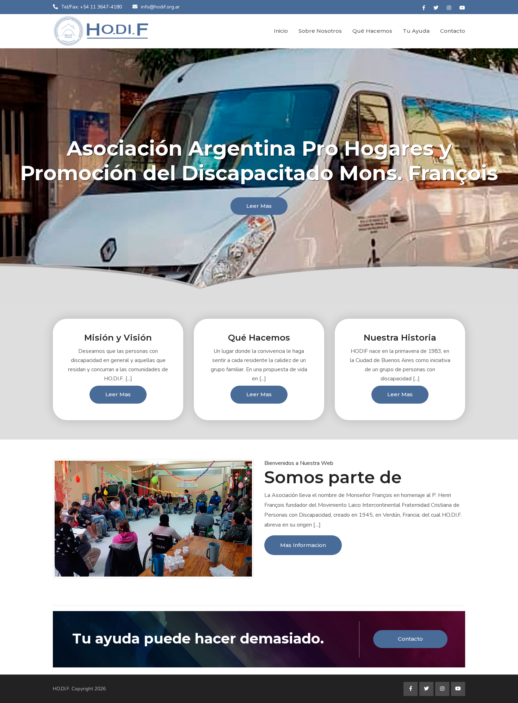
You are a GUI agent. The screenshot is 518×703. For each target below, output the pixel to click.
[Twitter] (435, 8)
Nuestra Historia (400, 337)
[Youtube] (462, 8)
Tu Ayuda (416, 30)
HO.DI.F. (61, 688)
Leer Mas (259, 206)
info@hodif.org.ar (160, 7)
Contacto (452, 30)
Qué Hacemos (372, 30)
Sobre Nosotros (320, 30)
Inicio (281, 30)
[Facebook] (424, 8)
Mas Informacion (303, 545)
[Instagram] (449, 8)
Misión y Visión (118, 337)
